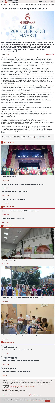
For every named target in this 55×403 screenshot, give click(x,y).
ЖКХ (17, 4)
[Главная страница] (11, 1)
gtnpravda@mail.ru (9, 389)
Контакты (5, 395)
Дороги (13, 4)
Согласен (48, 400)
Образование (43, 4)
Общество (51, 4)
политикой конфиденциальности (34, 400)
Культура (27, 4)
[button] (2, 1)
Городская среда (5, 4)
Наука (7, 54)
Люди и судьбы (35, 4)
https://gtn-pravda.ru (39, 138)
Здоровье (21, 4)
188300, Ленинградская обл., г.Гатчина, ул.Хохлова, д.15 (22, 386)
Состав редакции (6, 394)
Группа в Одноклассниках (35, 395)
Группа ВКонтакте (33, 394)
